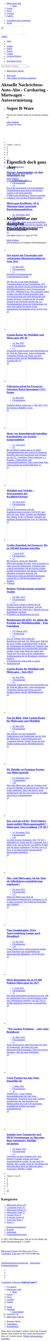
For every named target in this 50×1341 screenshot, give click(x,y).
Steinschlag (35, 1263)
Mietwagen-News (30, 1251)
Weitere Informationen (33, 1336)
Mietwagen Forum (9, 1251)
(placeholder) (18, 1312)
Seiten (9, 48)
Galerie (10, 53)
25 (8, 159)
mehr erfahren (13, 122)
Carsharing (6, 1253)
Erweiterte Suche (14, 61)
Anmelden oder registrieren (19, 20)
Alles (9, 41)
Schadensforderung (9, 1265)
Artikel (4, 36)
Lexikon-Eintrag (14, 56)
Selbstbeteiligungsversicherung (14, 1263)
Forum (9, 51)
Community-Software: (19, 1282)
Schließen (5, 1338)
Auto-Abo (16, 1253)
